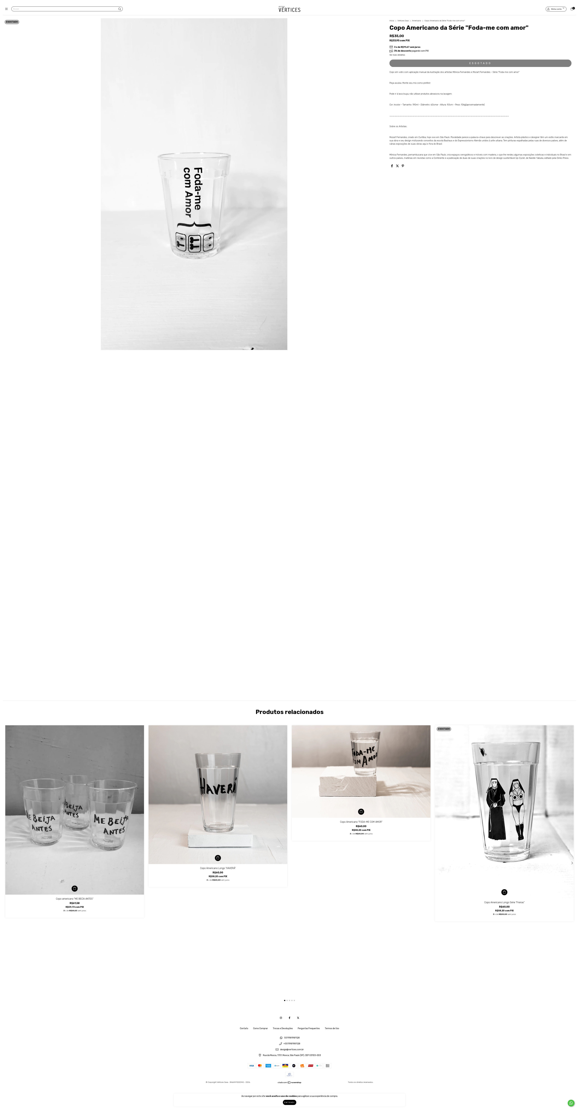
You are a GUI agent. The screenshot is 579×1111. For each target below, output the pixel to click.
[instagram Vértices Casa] (281, 1018)
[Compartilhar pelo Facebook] (391, 166)
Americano (416, 21)
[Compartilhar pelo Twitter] (397, 166)
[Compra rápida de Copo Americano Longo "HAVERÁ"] (218, 858)
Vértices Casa (403, 21)
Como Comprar (260, 1028)
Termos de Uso (332, 1028)
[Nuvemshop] (290, 1083)
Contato (244, 1028)
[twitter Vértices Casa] (298, 1018)
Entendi (289, 1102)
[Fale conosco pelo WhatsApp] (571, 1103)
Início (391, 21)
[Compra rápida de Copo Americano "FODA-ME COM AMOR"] (361, 812)
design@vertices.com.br (292, 1049)
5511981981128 (292, 1038)
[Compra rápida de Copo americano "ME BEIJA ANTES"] (75, 889)
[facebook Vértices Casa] (289, 1018)
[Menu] (7, 9)
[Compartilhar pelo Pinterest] (402, 166)
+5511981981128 (291, 1044)
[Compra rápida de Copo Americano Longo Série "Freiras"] (504, 892)
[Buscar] (119, 9)
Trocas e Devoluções (283, 1028)
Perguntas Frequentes (309, 1028)
